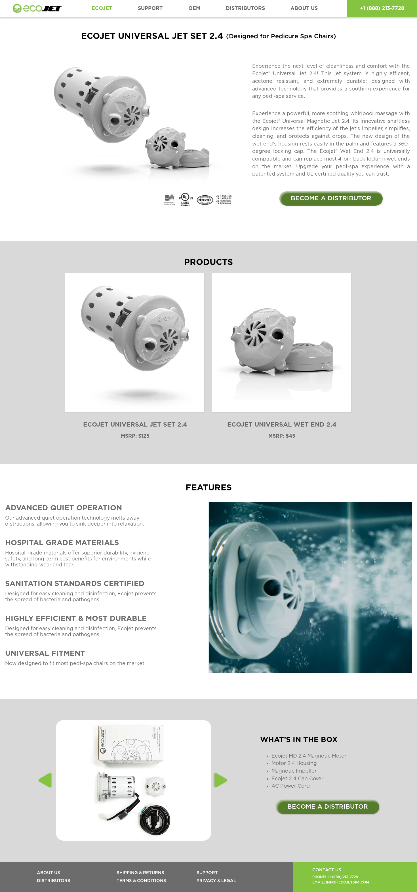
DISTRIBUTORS (245, 8)
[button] (45, 780)
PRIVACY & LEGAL (216, 881)
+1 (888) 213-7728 (382, 8)
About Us (304, 8)
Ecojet (102, 8)
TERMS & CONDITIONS (141, 881)
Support (150, 8)
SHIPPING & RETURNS (140, 873)
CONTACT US (326, 870)
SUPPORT (207, 873)
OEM (194, 8)
